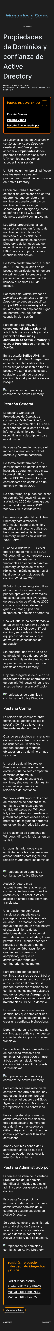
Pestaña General (17, 114)
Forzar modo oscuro (21, 1281)
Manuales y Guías (14, 1310)
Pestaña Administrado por (23, 125)
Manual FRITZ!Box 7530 (24, 1291)
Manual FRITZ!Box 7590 (24, 1297)
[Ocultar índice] (44, 103)
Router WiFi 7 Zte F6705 (24, 1286)
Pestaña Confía (16, 119)
